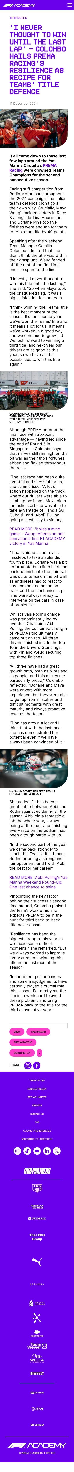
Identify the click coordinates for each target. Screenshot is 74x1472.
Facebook (37, 1066)
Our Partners (37, 1171)
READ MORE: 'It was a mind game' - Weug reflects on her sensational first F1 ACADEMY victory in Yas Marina (37, 536)
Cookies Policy (37, 1089)
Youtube (37, 1151)
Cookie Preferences (37, 1130)
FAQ (37, 1122)
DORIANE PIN (22, 1052)
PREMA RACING (23, 1042)
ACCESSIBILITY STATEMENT (37, 1139)
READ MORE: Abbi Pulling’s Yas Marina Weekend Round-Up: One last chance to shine (38, 882)
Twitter (57, 1151)
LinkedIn (47, 1151)
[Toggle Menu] (69, 5)
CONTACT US (37, 1114)
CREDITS (37, 1105)
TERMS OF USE (37, 1081)
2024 (17, 1031)
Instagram (17, 1151)
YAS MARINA (38, 1031)
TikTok (27, 1151)
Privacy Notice (37, 1097)
